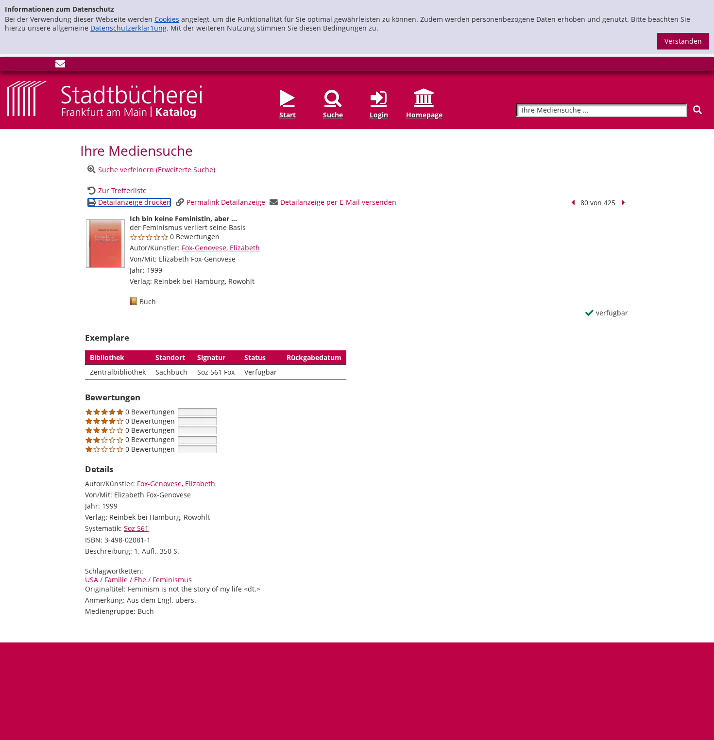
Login (379, 114)
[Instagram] (28, 66)
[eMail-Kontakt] (60, 66)
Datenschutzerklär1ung (128, 28)
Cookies (166, 19)
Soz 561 (136, 528)
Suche (333, 114)
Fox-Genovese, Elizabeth (221, 247)
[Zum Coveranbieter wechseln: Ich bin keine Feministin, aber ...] (105, 243)
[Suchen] (697, 110)
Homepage (424, 114)
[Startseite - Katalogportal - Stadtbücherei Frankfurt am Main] (104, 98)
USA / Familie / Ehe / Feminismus (138, 579)
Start (287, 114)
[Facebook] (12, 66)
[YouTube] (44, 66)
